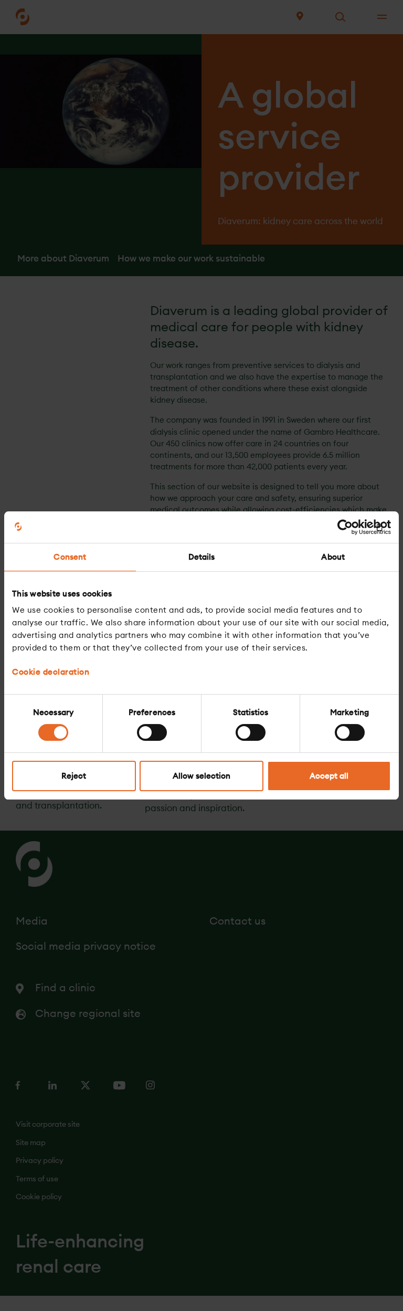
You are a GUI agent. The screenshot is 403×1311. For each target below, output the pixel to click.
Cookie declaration (50, 672)
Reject (73, 776)
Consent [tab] (70, 557)
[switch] (152, 732)
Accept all (329, 776)
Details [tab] (201, 557)
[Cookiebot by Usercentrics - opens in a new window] (345, 527)
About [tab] (333, 557)
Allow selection (201, 776)
